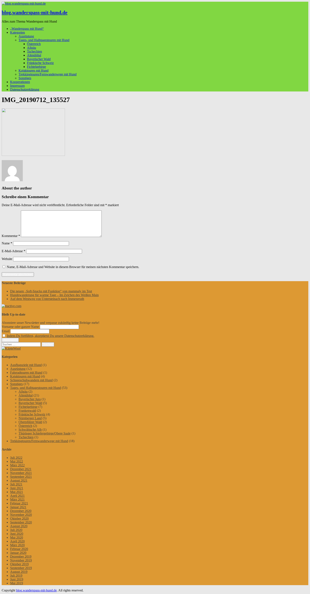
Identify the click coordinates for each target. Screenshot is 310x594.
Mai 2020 (16, 537)
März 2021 (17, 499)
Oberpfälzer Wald (30, 422)
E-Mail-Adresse (13, 251)
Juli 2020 (16, 530)
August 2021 (18, 480)
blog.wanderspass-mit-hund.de (34, 12)
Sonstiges (25, 78)
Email (5, 331)
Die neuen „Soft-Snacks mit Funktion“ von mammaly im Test (51, 291)
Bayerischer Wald (39, 59)
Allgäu (31, 47)
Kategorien (17, 32)
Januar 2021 (18, 507)
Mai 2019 (16, 583)
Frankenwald (27, 410)
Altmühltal (34, 55)
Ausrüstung (26, 36)
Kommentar (11, 236)
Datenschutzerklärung (24, 89)
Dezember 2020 (20, 511)
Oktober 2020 (19, 518)
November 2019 (21, 560)
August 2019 (18, 572)
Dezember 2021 (20, 469)
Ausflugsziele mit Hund (26, 365)
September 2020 (21, 522)
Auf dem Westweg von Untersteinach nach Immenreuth (47, 299)
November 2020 (21, 514)
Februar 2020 (19, 549)
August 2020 (18, 526)
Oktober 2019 (19, 564)
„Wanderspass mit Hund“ (27, 28)
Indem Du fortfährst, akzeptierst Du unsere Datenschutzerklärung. (50, 336)
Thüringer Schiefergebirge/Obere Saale (45, 433)
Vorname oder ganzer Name (20, 326)
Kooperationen (20, 82)
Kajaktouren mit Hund (34, 70)
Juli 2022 (16, 457)
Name (7, 243)
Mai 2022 (16, 461)
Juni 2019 (16, 579)
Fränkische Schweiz (40, 63)
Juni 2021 (16, 488)
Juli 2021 (16, 484)
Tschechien (34, 51)
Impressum (17, 85)
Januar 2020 (18, 552)
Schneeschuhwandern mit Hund (31, 380)
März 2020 (17, 545)
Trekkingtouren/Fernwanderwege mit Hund (48, 74)
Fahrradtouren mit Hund (26, 372)
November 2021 (21, 473)
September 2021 (21, 476)
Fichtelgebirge (36, 66)
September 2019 (21, 568)
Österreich (34, 44)
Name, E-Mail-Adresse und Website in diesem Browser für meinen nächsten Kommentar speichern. (73, 267)
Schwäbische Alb (30, 429)
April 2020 (17, 541)
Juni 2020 (16, 533)
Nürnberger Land (30, 418)
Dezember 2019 (20, 556)
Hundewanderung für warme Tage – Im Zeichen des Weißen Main (54, 295)
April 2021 (17, 495)
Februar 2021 (19, 503)
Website (7, 259)
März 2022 (17, 465)
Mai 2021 (16, 492)
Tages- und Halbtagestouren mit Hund (44, 40)
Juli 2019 (16, 575)
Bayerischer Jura (30, 399)
